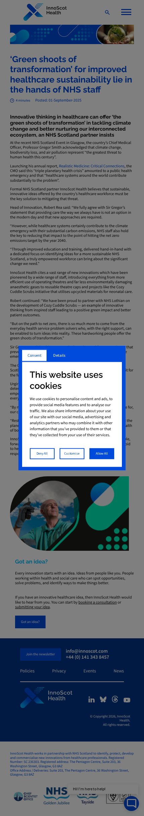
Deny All (42, 454)
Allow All (102, 454)
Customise (71, 454)
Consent (34, 355)
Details (59, 355)
